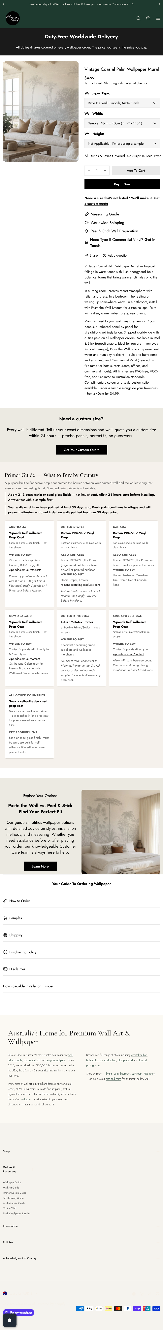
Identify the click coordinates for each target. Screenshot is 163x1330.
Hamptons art (125, 1060)
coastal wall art (139, 1055)
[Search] (139, 18)
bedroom (125, 1074)
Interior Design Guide (14, 1193)
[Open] (9, 1320)
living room (112, 1074)
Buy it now (122, 184)
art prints (17, 1060)
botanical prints (94, 1060)
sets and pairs (113, 1079)
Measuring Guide (105, 214)
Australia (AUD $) (21, 1293)
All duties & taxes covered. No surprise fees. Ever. (123, 155)
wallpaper (26, 1099)
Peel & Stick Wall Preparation (114, 231)
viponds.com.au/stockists (25, 570)
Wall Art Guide (11, 1187)
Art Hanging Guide (13, 1198)
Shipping (110, 83)
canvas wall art (32, 1060)
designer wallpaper (56, 1060)
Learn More (40, 866)
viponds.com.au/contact (24, 659)
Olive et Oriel (25, 1303)
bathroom (137, 1074)
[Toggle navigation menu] (158, 18)
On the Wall (9, 1208)
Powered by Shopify (51, 1303)
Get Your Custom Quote (81, 449)
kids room (149, 1074)
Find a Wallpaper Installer (16, 1213)
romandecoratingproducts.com (80, 585)
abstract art (110, 1060)
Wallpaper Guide (12, 1182)
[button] (4, 4)
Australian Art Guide (14, 1203)
